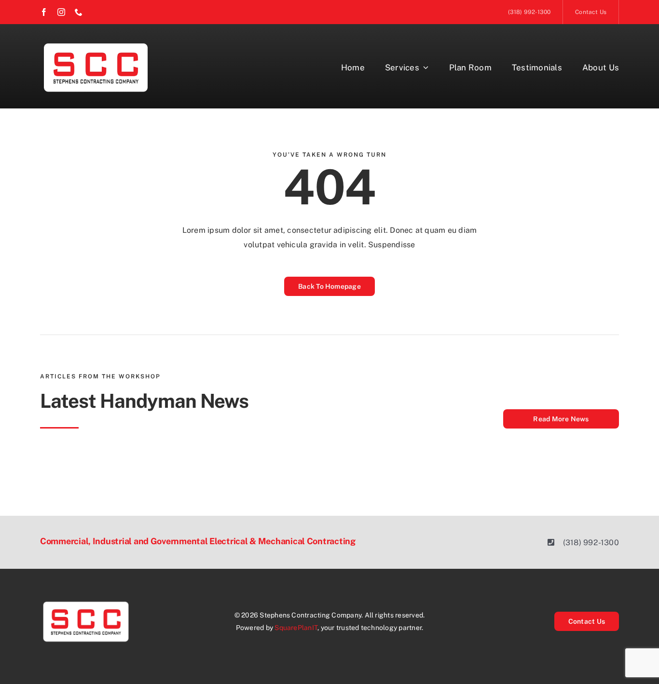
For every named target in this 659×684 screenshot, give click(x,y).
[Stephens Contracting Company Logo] (95, 42)
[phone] (78, 12)
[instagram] (61, 12)
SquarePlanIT (296, 627)
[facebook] (44, 12)
